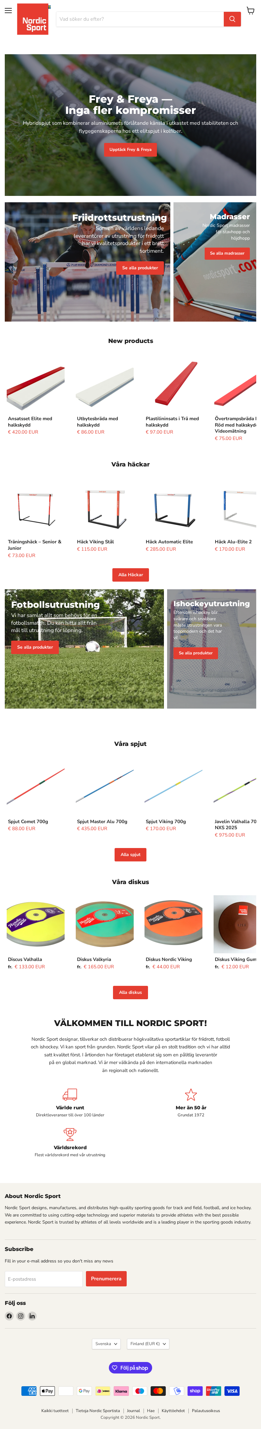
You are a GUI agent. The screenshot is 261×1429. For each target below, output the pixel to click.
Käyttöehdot (173, 1411)
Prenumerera (106, 1278)
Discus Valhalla (25, 959)
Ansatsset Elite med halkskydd (30, 421)
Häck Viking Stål (95, 542)
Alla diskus (130, 992)
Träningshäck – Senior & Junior (34, 545)
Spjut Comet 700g (28, 821)
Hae (151, 1411)
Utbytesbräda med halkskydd (97, 421)
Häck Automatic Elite (169, 542)
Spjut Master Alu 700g (102, 821)
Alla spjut (130, 855)
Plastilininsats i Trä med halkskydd (172, 421)
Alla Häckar (130, 575)
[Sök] (232, 19)
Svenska (103, 1344)
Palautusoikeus (206, 1411)
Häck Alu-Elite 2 (233, 542)
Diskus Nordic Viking (169, 959)
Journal (133, 1411)
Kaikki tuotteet (55, 1411)
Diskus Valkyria (94, 959)
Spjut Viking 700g (166, 821)
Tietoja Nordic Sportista (98, 1411)
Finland (145, 1344)
